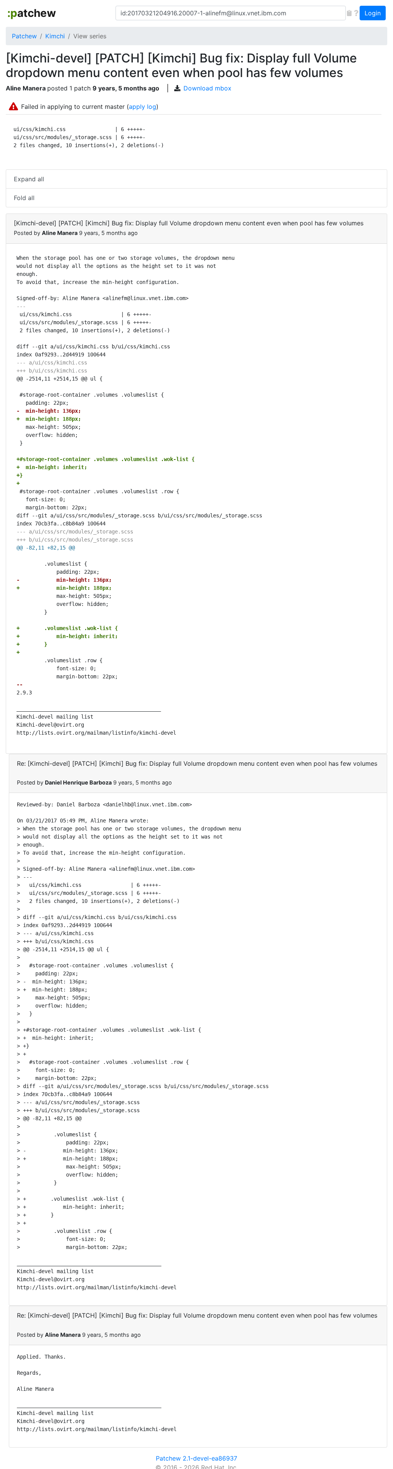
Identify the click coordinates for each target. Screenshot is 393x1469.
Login (373, 13)
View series (89, 36)
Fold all (24, 198)
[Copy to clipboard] (349, 13)
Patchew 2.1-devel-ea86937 (196, 1458)
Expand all (29, 179)
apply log (142, 106)
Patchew (24, 36)
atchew (31, 13)
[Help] (356, 13)
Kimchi (55, 36)
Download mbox (207, 88)
